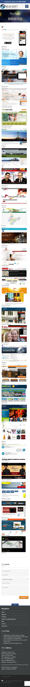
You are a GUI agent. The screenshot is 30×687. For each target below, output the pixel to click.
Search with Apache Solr (13, 643)
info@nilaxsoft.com (10, 660)
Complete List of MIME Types (12, 638)
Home (3, 612)
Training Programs (9, 619)
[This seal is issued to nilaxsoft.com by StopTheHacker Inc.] (15, 681)
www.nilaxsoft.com (11, 662)
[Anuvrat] (14, 544)
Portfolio (4, 617)
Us (4, 614)
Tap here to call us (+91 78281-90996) (15, 1)
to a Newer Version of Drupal (14, 635)
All (2, 27)
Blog (3, 621)
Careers (4, 623)
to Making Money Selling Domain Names (16, 637)
